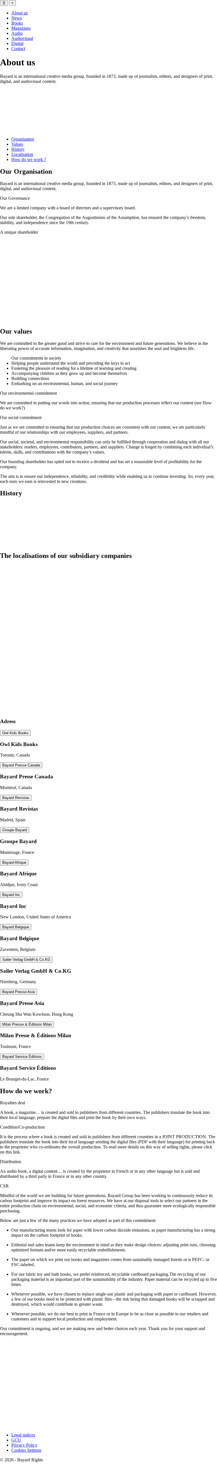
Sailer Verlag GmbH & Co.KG (26, 959)
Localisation (22, 154)
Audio (17, 33)
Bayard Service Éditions (22, 1056)
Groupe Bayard (14, 830)
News (16, 18)
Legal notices (23, 1434)
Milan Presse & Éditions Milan (27, 1024)
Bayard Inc (11, 895)
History (18, 149)
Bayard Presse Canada (21, 765)
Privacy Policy (24, 1445)
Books (17, 23)
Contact (18, 48)
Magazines (21, 28)
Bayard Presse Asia (18, 992)
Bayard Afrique (14, 862)
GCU (16, 1440)
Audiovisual (22, 38)
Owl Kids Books (15, 733)
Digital (17, 43)
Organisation (22, 139)
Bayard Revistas (15, 798)
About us (19, 12)
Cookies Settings (26, 1450)
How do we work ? (28, 159)
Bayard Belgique (15, 927)
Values (17, 144)
